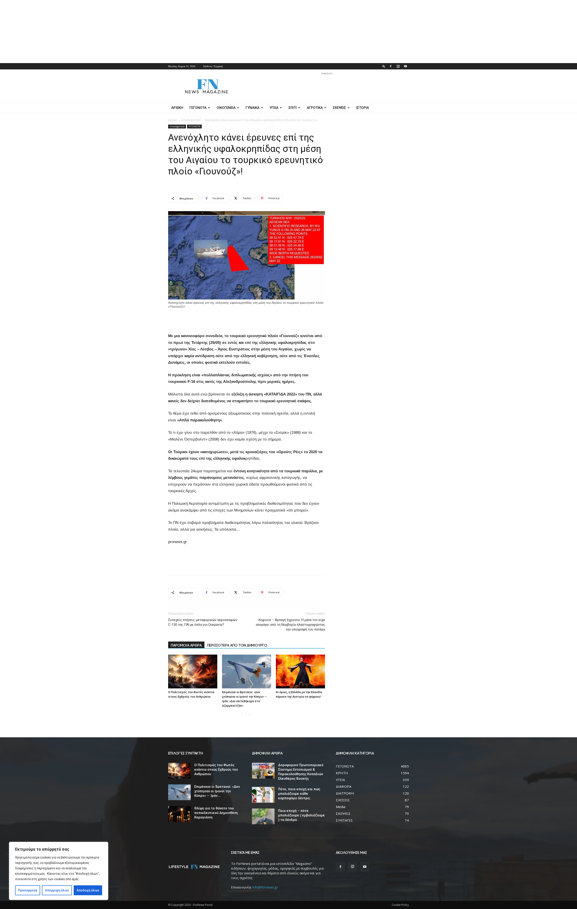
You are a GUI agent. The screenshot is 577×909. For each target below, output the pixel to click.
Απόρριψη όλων (57, 890)
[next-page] (249, 714)
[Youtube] (405, 66)
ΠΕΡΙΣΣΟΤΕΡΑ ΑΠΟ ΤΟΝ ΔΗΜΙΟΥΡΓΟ (237, 645)
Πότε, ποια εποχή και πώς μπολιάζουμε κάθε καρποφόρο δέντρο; (299, 793)
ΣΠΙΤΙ (292, 108)
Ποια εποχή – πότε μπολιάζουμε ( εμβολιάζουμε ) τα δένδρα (301, 815)
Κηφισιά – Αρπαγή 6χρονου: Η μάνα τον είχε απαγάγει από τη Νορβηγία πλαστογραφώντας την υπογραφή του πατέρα (290, 624)
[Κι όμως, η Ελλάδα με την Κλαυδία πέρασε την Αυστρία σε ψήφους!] (300, 671)
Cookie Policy (400, 905)
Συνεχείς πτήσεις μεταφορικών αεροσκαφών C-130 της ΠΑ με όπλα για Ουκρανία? (202, 622)
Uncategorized (190, 120)
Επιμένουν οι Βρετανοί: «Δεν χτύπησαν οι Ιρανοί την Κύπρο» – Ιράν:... (217, 791)
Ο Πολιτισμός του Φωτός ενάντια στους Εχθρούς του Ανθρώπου (216, 769)
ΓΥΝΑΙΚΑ (252, 108)
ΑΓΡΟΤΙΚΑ (315, 108)
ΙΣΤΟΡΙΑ (362, 108)
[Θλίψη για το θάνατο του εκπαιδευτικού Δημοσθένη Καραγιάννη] (179, 814)
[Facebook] (390, 66)
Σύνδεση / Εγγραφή (213, 66)
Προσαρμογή (27, 890)
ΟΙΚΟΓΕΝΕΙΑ (226, 108)
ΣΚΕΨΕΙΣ (339, 108)
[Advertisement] (135, 31)
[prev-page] (242, 714)
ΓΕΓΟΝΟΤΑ (198, 108)
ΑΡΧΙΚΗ (177, 108)
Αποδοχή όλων (88, 890)
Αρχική (172, 120)
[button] (383, 66)
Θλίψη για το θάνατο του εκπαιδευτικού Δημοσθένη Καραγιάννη (216, 812)
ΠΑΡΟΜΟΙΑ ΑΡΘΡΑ (186, 645)
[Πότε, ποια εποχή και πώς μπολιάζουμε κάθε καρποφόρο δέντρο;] (263, 795)
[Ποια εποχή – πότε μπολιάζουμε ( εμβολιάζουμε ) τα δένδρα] (263, 816)
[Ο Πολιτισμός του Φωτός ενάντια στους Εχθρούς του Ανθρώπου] (192, 671)
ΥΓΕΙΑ (274, 108)
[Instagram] (398, 66)
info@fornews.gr (265, 887)
